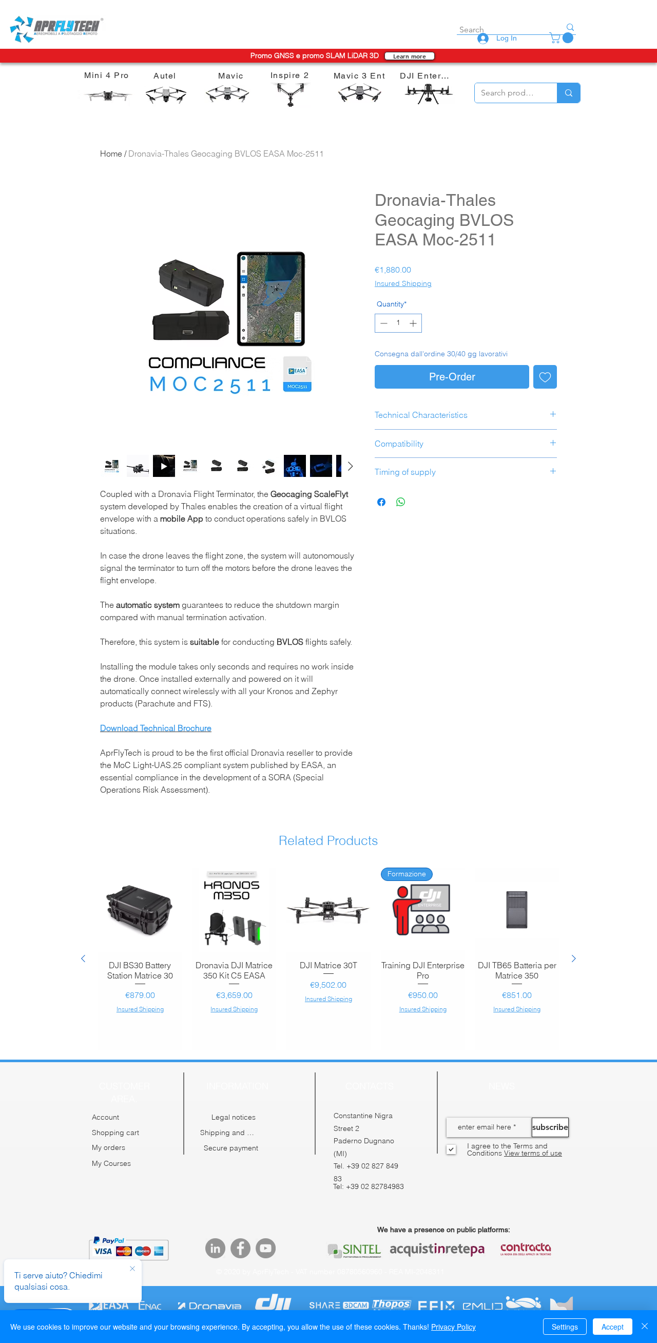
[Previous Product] (83, 953)
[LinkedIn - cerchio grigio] (215, 1238)
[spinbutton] (398, 323)
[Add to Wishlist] (545, 377)
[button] (562, 37)
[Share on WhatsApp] (401, 502)
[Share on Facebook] (381, 502)
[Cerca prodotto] (568, 93)
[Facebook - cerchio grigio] (240, 1238)
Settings (565, 1326)
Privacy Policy (453, 1326)
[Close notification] (132, 1269)
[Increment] (414, 323)
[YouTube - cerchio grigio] (266, 1238)
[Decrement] (382, 323)
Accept (613, 1326)
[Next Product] (574, 953)
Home (111, 153)
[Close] (645, 1326)
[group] (328, 953)
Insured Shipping (403, 283)
